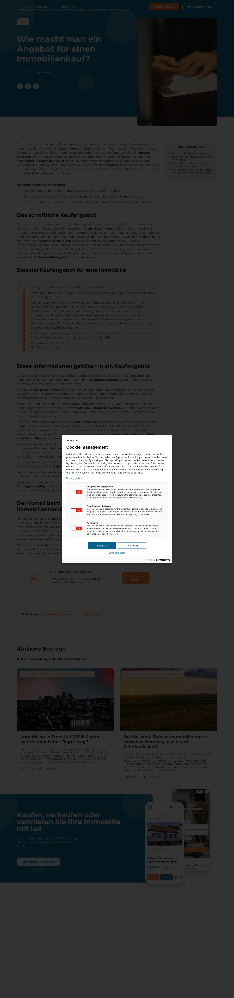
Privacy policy (74, 478)
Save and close (117, 552)
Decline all (132, 545)
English (70, 440)
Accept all (102, 545)
